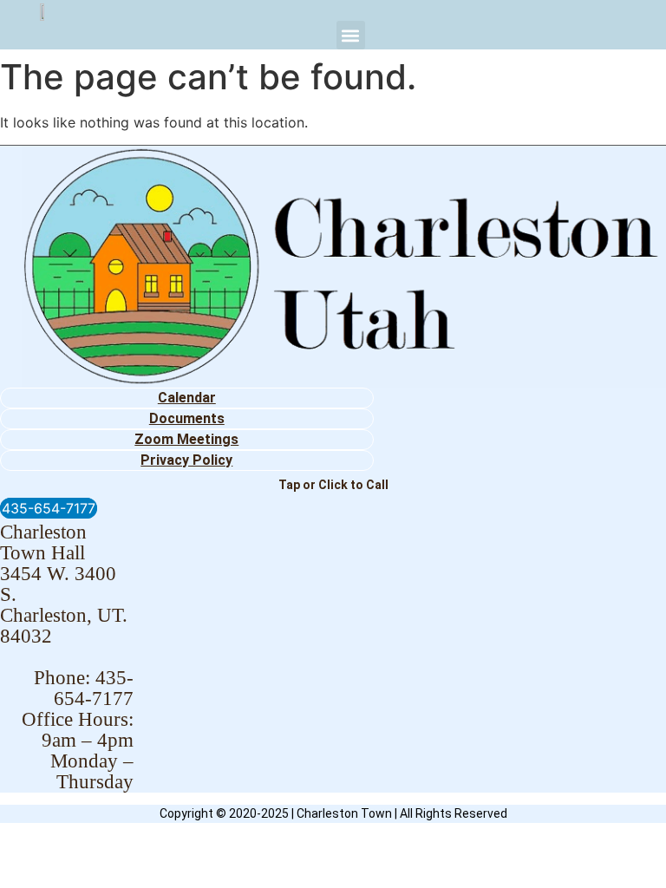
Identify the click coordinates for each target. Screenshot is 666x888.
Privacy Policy (186, 460)
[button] (350, 35)
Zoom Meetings (186, 439)
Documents (187, 418)
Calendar (187, 397)
